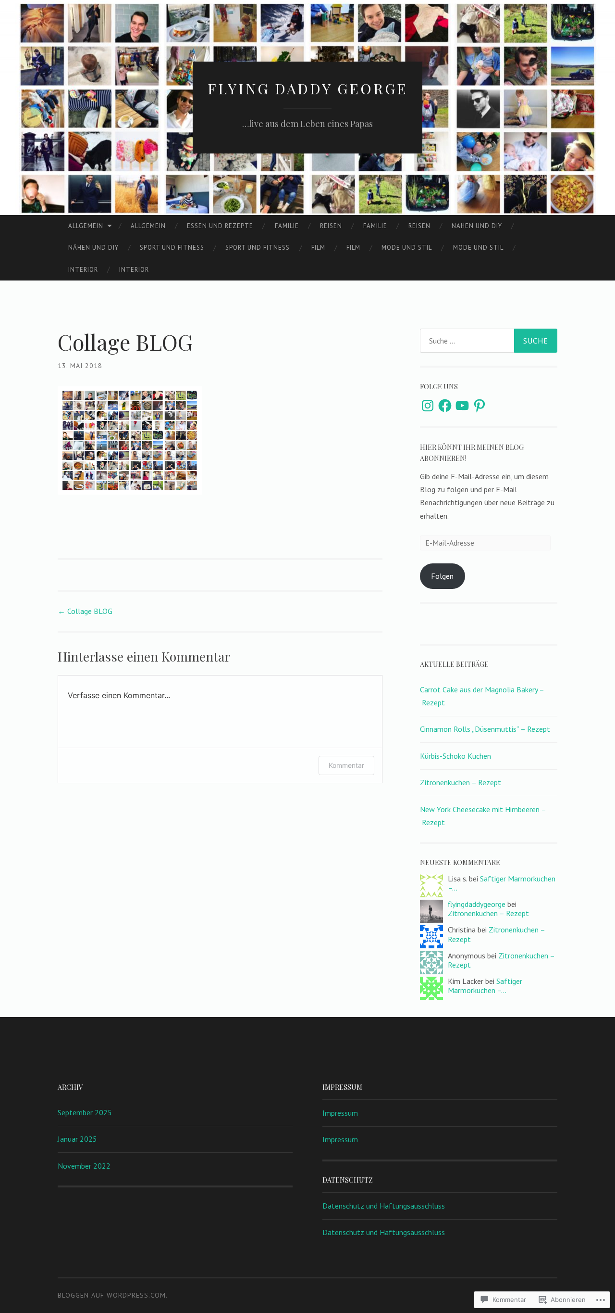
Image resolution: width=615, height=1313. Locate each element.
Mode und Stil (406, 247)
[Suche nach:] (488, 341)
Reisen (331, 226)
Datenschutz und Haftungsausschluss (383, 1206)
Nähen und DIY (477, 226)
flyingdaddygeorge (476, 904)
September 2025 (85, 1112)
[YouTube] (462, 405)
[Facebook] (445, 405)
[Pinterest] (479, 405)
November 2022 (84, 1166)
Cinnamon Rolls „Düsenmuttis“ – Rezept (485, 729)
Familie (287, 226)
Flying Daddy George (308, 88)
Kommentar (346, 765)
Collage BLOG (85, 611)
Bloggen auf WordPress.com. (113, 1295)
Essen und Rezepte (220, 226)
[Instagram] (427, 405)
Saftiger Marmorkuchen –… (501, 883)
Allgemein (85, 226)
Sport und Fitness (172, 247)
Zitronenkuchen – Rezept (460, 782)
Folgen (442, 576)
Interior (83, 270)
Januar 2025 (77, 1139)
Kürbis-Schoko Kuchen (455, 756)
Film (318, 247)
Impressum (340, 1113)
